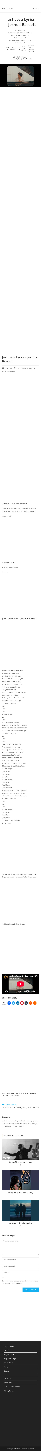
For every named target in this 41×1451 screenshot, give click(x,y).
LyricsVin (7, 8)
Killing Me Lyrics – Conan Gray (20, 1192)
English (12, 877)
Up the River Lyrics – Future (20, 1162)
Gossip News (8, 1363)
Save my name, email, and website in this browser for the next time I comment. (20, 1282)
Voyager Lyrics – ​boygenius (20, 1223)
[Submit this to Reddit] (30, 1003)
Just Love (18, 48)
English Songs (22, 35)
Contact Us (8, 1378)
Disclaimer (7, 1383)
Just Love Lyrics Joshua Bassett (31, 48)
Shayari (6, 1367)
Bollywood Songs (10, 1359)
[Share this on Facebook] (9, 1003)
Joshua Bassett (13, 48)
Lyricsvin (20, 30)
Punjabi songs (27, 874)
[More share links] (35, 1003)
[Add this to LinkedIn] (17, 1003)
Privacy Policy (8, 1391)
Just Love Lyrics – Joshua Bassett (20, 59)
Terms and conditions (12, 1387)
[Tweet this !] (13, 1003)
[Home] (14, 57)
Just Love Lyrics (23, 48)
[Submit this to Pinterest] (22, 1003)
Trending (7, 1350)
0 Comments (18, 38)
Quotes (6, 1371)
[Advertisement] (20, 117)
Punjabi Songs (9, 1355)
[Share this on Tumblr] (26, 1003)
